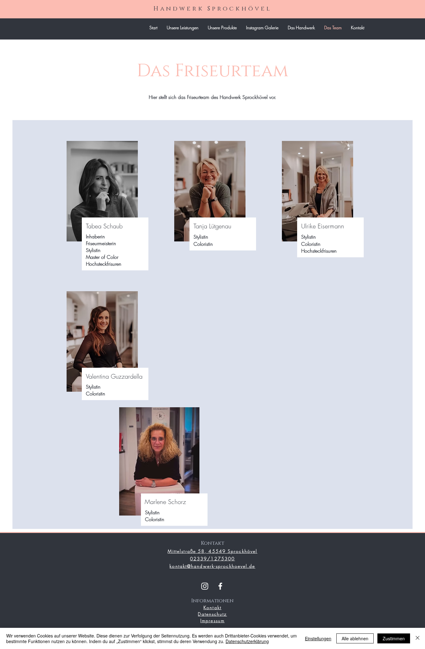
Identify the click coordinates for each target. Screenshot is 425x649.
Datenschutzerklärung (247, 641)
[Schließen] (417, 638)
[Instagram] (204, 586)
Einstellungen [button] (318, 638)
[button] (222, 27)
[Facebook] (220, 586)
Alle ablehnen (355, 638)
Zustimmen (394, 638)
